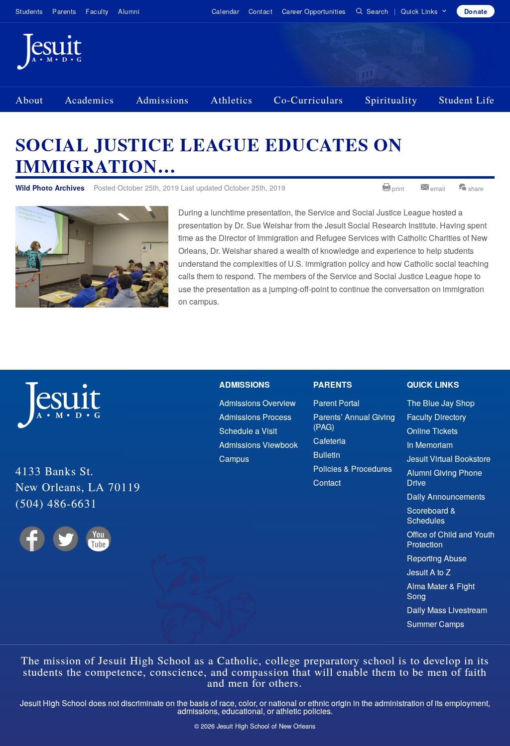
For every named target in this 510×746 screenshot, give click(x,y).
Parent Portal (336, 403)
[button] (424, 11)
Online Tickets (432, 430)
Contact (261, 11)
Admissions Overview (257, 403)
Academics (89, 100)
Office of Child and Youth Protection (451, 539)
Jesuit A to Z (429, 572)
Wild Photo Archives (50, 188)
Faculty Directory (436, 417)
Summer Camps (435, 624)
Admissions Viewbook (258, 444)
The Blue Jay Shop (441, 403)
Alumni (128, 11)
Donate (475, 11)
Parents (64, 11)
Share (475, 188)
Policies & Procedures (352, 468)
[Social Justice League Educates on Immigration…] (91, 304)
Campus (234, 458)
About (29, 100)
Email (437, 188)
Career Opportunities (314, 11)
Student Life (467, 100)
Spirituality (391, 100)
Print (397, 188)
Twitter (64, 539)
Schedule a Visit (248, 430)
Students (29, 11)
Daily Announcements (446, 496)
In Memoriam (430, 444)
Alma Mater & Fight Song (441, 591)
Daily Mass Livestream (447, 610)
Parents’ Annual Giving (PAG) (354, 421)
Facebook (31, 539)
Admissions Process (255, 417)
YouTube (98, 539)
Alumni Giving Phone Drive (444, 477)
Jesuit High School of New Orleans (85, 54)
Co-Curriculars (308, 100)
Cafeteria (329, 440)
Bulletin (326, 454)
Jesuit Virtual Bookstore (449, 458)
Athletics (232, 100)
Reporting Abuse (437, 558)
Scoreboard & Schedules (431, 515)
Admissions (162, 100)
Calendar (225, 11)
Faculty (97, 11)
